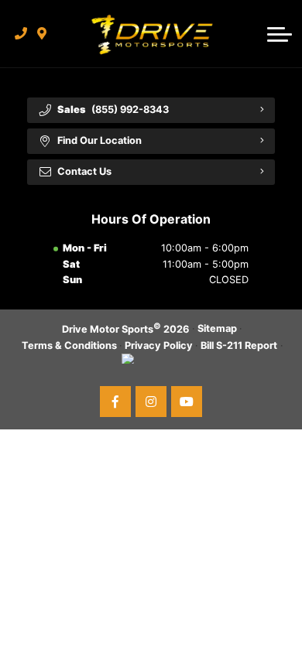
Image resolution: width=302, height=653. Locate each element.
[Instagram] (151, 401)
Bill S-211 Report (239, 345)
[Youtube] (186, 401)
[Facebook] (115, 401)
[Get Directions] (42, 33)
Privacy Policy (159, 345)
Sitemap (217, 328)
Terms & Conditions (69, 345)
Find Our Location (99, 140)
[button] (279, 34)
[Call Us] (21, 33)
